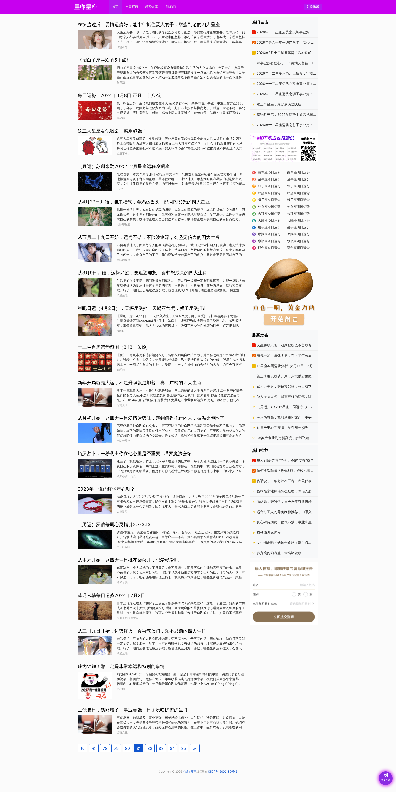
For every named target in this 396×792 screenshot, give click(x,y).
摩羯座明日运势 (298, 234)
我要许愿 (151, 7)
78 (105, 748)
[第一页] (82, 748)
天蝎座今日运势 (269, 220)
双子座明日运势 (298, 186)
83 (161, 748)
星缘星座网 (189, 771)
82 (149, 748)
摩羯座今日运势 (269, 234)
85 (183, 748)
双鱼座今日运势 (269, 248)
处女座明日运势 (298, 206)
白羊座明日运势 (298, 172)
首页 (115, 7)
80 (127, 748)
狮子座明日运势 (298, 200)
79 (116, 748)
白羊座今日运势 (269, 172)
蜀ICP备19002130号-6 (222, 771)
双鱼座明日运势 (298, 248)
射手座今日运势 (269, 227)
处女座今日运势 (269, 206)
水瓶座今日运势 (269, 241)
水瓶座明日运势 (298, 241)
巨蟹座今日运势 (269, 193)
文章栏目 (131, 7)
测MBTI (170, 7)
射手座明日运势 (298, 227)
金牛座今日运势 (269, 179)
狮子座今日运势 (269, 200)
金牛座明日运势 (298, 179)
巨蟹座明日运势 (298, 193)
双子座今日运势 (269, 186)
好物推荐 (313, 7)
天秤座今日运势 (269, 213)
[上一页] (94, 748)
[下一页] (195, 748)
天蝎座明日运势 (298, 220)
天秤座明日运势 (298, 213)
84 (172, 748)
